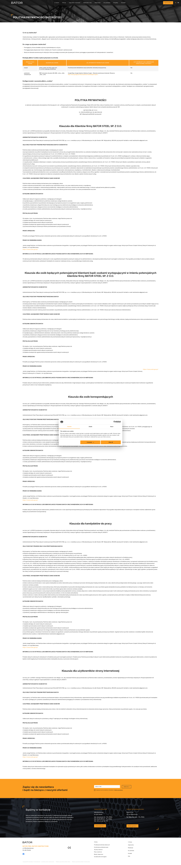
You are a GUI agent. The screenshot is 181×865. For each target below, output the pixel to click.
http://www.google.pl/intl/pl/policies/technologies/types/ (83, 74)
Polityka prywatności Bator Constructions (81, 861)
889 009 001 (133, 817)
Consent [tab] (69, 426)
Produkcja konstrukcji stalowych (102, 844)
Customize (89, 442)
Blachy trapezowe (98, 854)
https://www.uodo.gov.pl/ (30, 249)
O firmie (130, 842)
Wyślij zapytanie (100, 825)
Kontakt (130, 853)
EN (178, 2)
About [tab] (111, 426)
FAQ (129, 856)
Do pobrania (131, 850)
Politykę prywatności (118, 790)
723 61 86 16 (101, 819)
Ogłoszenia (131, 844)
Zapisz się (126, 786)
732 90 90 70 (101, 817)
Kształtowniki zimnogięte (100, 856)
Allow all (111, 442)
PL (175, 2)
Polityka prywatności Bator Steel (63, 861)
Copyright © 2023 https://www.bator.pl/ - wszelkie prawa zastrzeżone (38, 861)
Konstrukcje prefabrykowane (101, 847)
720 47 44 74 (101, 821)
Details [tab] (90, 426)
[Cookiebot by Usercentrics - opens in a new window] (114, 422)
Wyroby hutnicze (98, 849)
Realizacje (130, 847)
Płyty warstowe (98, 852)
